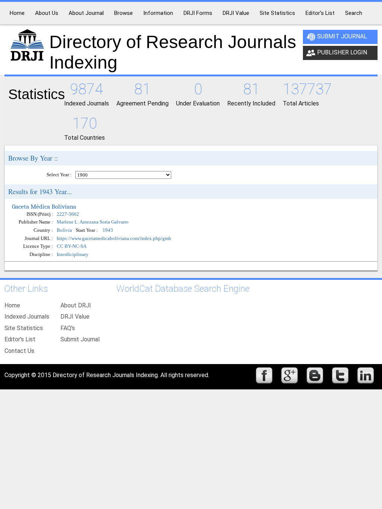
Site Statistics (23, 328)
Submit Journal (342, 36)
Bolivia (64, 230)
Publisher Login (342, 52)
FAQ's (67, 328)
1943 (108, 230)
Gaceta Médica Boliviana (44, 206)
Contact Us (19, 350)
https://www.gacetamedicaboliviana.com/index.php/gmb (114, 238)
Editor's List (19, 339)
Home (12, 305)
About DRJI (75, 305)
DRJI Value (75, 316)
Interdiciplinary (72, 254)
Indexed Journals (26, 316)
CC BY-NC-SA (72, 246)
